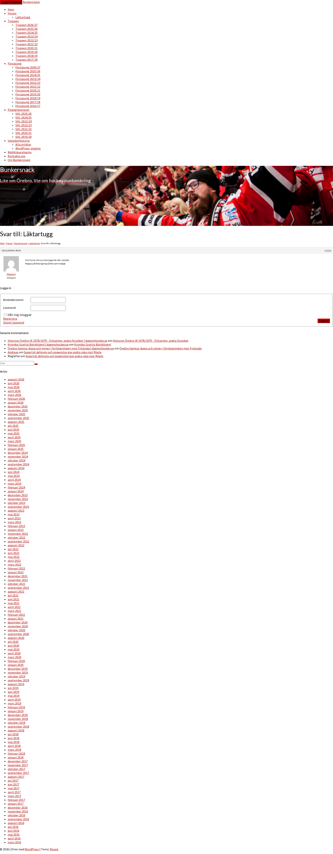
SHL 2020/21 (23, 133)
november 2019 (18, 672)
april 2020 (14, 653)
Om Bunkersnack (19, 160)
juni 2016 (13, 831)
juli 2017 (13, 780)
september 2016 (18, 819)
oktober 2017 (16, 769)
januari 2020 (16, 665)
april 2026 (14, 391)
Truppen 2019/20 (26, 52)
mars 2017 (14, 796)
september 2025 (18, 418)
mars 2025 (14, 441)
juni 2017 (13, 784)
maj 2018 (13, 742)
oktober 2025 (16, 414)
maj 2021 (13, 603)
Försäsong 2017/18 (27, 102)
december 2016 (18, 807)
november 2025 (18, 410)
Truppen (13, 21)
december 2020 (18, 622)
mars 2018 (14, 750)
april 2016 (14, 838)
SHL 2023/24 (23, 121)
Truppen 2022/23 (26, 40)
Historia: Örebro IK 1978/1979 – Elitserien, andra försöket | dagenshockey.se (57, 341)
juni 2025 (13, 429)
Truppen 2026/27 (26, 25)
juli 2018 (13, 734)
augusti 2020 (16, 638)
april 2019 (14, 699)
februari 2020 (16, 661)
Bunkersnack (31, 2)
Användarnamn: (13, 300)
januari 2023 (16, 530)
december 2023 (18, 495)
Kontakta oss (16, 156)
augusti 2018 (16, 730)
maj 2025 (13, 433)
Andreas (13, 352)
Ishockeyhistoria (19, 141)
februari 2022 (16, 568)
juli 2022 (13, 549)
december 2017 (18, 761)
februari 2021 (16, 615)
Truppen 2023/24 (26, 36)
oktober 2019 (16, 676)
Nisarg (54, 849)
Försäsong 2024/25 (27, 75)
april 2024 (14, 480)
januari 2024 (16, 491)
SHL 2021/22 (23, 129)
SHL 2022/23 (23, 125)
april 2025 (14, 437)
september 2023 (18, 507)
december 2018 (18, 715)
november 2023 (18, 499)
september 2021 (18, 588)
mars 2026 (14, 395)
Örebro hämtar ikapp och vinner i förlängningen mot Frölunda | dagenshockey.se (61, 348)
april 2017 (14, 792)
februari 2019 (16, 707)
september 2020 (18, 634)
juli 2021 (13, 595)
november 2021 (18, 580)
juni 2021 (13, 599)
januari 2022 (16, 572)
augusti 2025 (16, 422)
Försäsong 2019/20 (27, 94)
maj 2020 (13, 649)
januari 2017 (16, 804)
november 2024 (18, 456)
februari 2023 (16, 526)
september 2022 (18, 541)
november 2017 (18, 765)
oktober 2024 (16, 460)
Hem (11, 9)
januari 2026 (16, 402)
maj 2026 (13, 387)
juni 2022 (13, 553)
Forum (12, 13)
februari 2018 (16, 753)
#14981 (328, 250)
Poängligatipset (18, 110)
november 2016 (18, 811)
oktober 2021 (16, 584)
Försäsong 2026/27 (27, 67)
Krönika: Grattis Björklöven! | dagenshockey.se (38, 344)
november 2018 (18, 719)
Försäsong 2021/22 (27, 87)
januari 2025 (16, 449)
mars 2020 (14, 657)
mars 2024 (14, 483)
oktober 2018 (16, 723)
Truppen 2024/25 (26, 33)
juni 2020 (13, 645)
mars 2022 (14, 564)
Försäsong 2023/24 (27, 79)
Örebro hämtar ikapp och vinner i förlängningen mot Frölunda (160, 348)
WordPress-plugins (28, 148)
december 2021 (18, 576)
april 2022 (14, 561)
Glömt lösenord (13, 322)
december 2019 (18, 669)
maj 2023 (13, 514)
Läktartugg (22, 17)
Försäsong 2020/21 (27, 90)
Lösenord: (9, 308)
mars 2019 (14, 703)
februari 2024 (16, 487)
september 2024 (18, 464)
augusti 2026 (16, 379)
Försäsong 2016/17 (27, 106)
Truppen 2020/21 (26, 48)
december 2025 (18, 406)
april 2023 (14, 518)
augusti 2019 (16, 684)
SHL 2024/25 (23, 117)
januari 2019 (16, 711)
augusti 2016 (16, 823)
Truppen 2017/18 (26, 60)
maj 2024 (13, 476)
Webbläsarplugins (20, 152)
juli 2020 (13, 642)
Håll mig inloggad (19, 315)
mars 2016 (14, 842)
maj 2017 (13, 788)
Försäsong (15, 63)
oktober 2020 (16, 630)
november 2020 (18, 626)
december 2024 (18, 453)
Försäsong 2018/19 (27, 98)
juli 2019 (13, 688)
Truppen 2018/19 (26, 56)
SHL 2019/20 (23, 137)
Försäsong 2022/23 (27, 83)
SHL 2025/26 (23, 114)
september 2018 (18, 726)
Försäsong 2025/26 (27, 71)
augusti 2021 (16, 591)
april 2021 (14, 607)
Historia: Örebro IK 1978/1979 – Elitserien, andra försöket (150, 341)
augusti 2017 (16, 777)
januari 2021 (16, 618)
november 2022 (18, 534)
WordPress (32, 849)
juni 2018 (13, 738)
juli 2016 (13, 827)
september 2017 (18, 773)
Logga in (323, 320)
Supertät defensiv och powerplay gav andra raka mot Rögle (63, 352)
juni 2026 (13, 383)
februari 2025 (16, 445)
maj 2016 (13, 834)
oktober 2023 (16, 503)
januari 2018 (16, 757)
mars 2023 (14, 522)
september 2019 (18, 680)
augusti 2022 (16, 545)
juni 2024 (13, 472)
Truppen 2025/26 (26, 29)
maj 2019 (13, 696)
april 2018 (14, 746)
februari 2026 (16, 399)
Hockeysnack (20, 243)
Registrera (10, 319)
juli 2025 (13, 426)
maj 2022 (13, 557)
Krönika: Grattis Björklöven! (92, 344)
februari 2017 (16, 800)
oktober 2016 (16, 815)
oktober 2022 (16, 537)
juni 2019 (13, 692)
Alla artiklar (23, 144)
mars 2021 (14, 611)
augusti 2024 (16, 468)
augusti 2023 (16, 510)
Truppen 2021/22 (26, 44)
